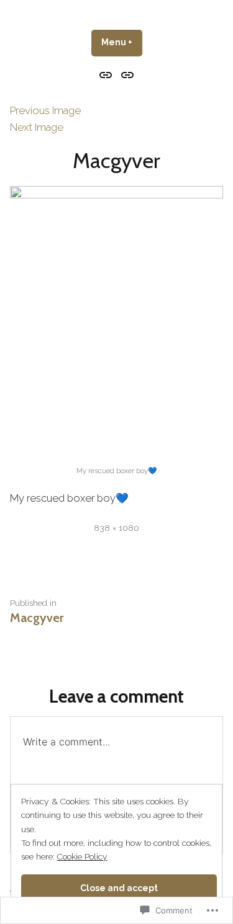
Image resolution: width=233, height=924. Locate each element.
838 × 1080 (116, 528)
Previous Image (45, 110)
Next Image (36, 127)
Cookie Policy (82, 856)
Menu (121, 42)
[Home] (107, 74)
